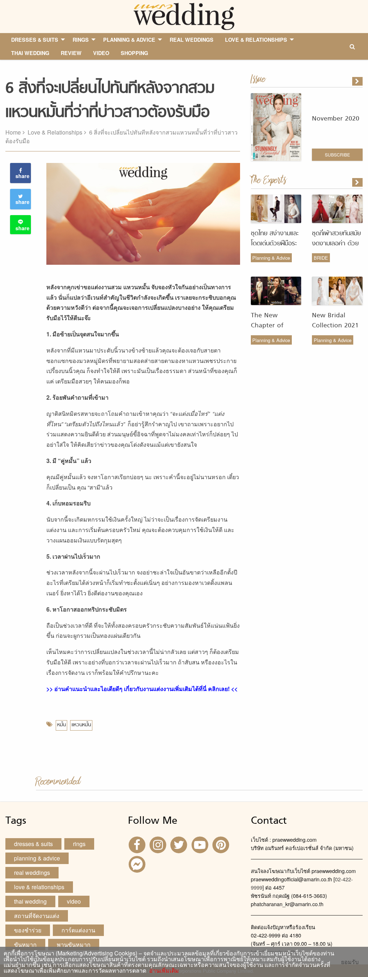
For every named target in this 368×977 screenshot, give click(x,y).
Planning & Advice (271, 257)
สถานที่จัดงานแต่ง (36, 916)
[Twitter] (179, 844)
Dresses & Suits (33, 844)
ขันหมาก (25, 944)
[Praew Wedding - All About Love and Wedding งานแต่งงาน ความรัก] (184, 16)
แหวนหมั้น (81, 725)
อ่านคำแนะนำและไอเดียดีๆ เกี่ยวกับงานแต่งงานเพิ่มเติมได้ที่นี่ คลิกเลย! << (146, 689)
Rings (79, 844)
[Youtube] (201, 844)
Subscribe (337, 154)
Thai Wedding (30, 901)
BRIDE (321, 257)
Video (74, 901)
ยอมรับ (350, 961)
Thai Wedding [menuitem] (30, 52)
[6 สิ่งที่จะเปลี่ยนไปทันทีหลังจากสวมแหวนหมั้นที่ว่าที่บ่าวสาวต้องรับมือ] (358, 182)
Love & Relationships (55, 132)
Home (13, 132)
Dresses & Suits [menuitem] (34, 39)
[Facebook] (137, 844)
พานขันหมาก (74, 944)
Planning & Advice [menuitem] (129, 39)
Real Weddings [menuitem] (191, 39)
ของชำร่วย (27, 930)
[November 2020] (358, 81)
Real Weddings (32, 872)
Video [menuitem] (101, 52)
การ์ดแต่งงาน (78, 930)
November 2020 (335, 119)
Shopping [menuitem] (134, 52)
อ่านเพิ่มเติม (162, 970)
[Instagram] (159, 844)
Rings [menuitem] (81, 39)
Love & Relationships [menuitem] (256, 39)
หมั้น (61, 725)
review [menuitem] (71, 52)
